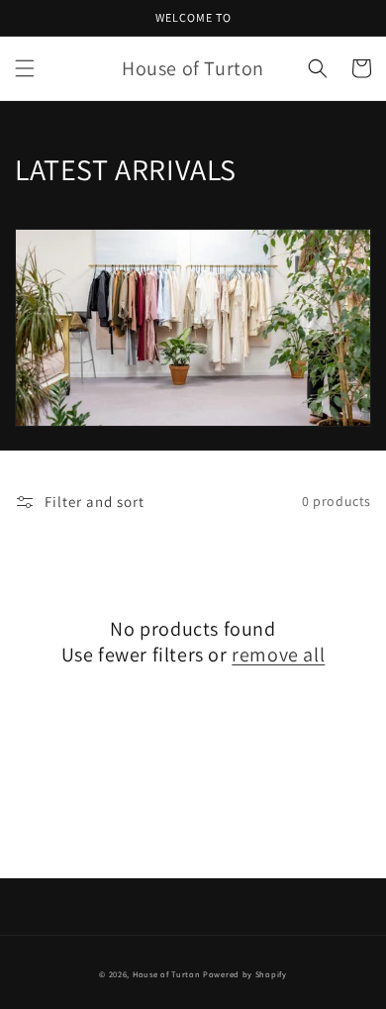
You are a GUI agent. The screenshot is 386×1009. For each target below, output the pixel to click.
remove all (278, 654)
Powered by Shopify (245, 973)
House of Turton (167, 973)
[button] (25, 68)
